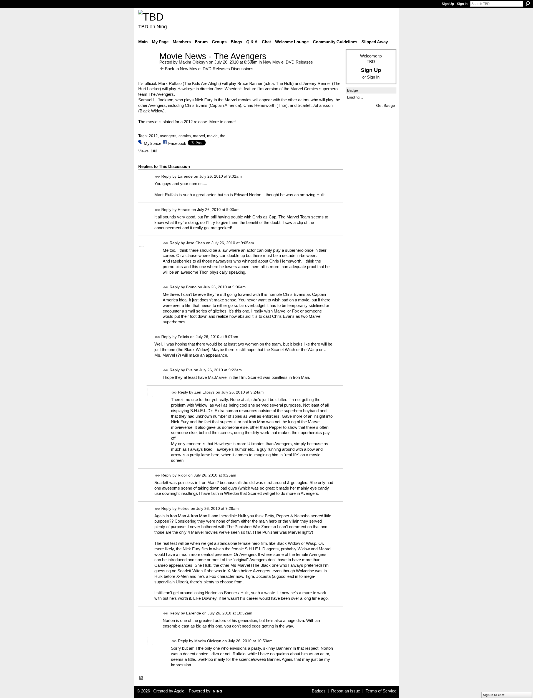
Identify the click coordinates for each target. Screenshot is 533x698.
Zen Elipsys (204, 392)
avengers (168, 135)
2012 (153, 135)
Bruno (191, 287)
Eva (189, 370)
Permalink (157, 176)
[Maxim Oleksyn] (147, 66)
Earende (185, 176)
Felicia (183, 337)
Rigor (182, 475)
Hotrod (184, 508)
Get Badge (385, 105)
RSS (141, 678)
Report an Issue (345, 691)
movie (212, 135)
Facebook (177, 143)
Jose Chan (195, 243)
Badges (319, 691)
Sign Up (448, 4)
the (222, 135)
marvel (199, 135)
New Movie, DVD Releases (288, 62)
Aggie (179, 691)
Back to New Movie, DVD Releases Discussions (209, 68)
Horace (184, 209)
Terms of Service (381, 691)
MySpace (152, 143)
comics (184, 135)
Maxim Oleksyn (193, 62)
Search (528, 3)
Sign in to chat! (494, 695)
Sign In (462, 4)
